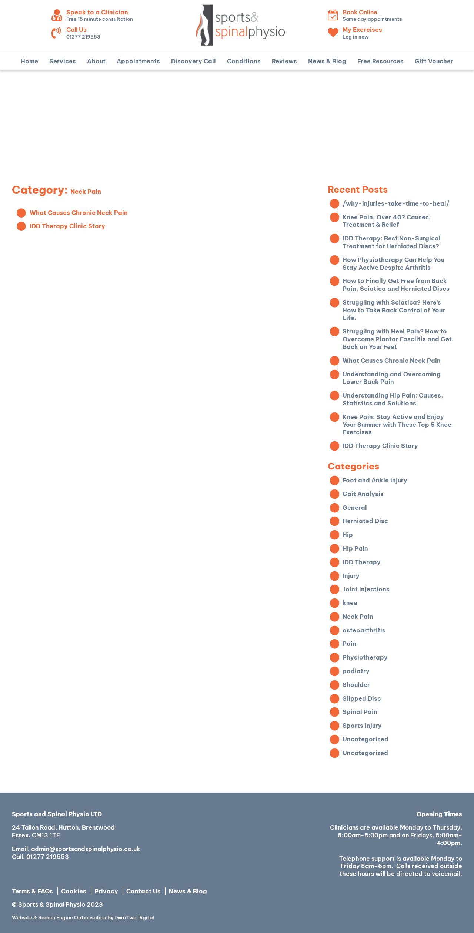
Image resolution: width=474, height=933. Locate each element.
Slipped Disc (362, 698)
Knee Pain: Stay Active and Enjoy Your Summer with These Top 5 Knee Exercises (397, 424)
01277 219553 (47, 856)
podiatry (356, 671)
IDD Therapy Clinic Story (67, 226)
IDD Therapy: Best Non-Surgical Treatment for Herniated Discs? (392, 242)
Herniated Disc (365, 521)
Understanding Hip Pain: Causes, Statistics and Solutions (393, 399)
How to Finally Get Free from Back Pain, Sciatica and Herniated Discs (396, 284)
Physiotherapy (365, 657)
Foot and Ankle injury (375, 480)
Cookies (73, 891)
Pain (349, 643)
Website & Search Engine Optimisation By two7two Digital (83, 917)
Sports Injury (362, 725)
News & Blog (188, 891)
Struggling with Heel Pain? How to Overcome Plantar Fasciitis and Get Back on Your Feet (397, 339)
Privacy (106, 891)
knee (350, 603)
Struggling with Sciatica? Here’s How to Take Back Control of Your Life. (394, 310)
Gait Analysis (363, 494)
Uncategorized (365, 753)
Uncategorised (365, 739)
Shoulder (356, 684)
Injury (351, 576)
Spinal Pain (360, 711)
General (355, 507)
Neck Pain (358, 616)
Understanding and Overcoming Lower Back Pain (392, 378)
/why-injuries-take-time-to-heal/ (396, 203)
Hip (348, 534)
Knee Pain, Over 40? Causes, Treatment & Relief (387, 221)
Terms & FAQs (32, 891)
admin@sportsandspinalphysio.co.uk (85, 849)
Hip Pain (355, 548)
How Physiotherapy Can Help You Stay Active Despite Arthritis (393, 263)
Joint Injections (366, 589)
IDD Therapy (362, 562)
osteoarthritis (364, 630)
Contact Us (143, 891)
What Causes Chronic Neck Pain (79, 212)
